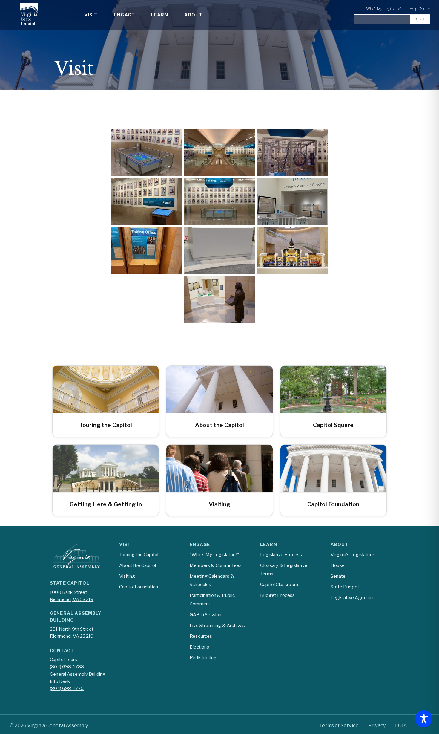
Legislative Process (281, 554)
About (193, 15)
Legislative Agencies (353, 597)
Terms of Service (339, 725)
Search (420, 19)
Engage (124, 15)
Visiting (127, 576)
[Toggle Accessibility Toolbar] (424, 718)
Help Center (419, 9)
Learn (159, 15)
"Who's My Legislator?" (214, 554)
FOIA (401, 725)
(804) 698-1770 (67, 688)
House (338, 565)
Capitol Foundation (138, 587)
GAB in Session (205, 614)
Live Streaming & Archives (217, 625)
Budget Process (277, 595)
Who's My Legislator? (384, 9)
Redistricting (203, 657)
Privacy (377, 725)
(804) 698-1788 (67, 666)
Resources (201, 636)
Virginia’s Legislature (352, 554)
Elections (199, 647)
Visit (91, 15)
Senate (338, 576)
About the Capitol (137, 565)
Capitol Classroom (279, 584)
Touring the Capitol (138, 554)
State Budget (345, 587)
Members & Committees (216, 565)
